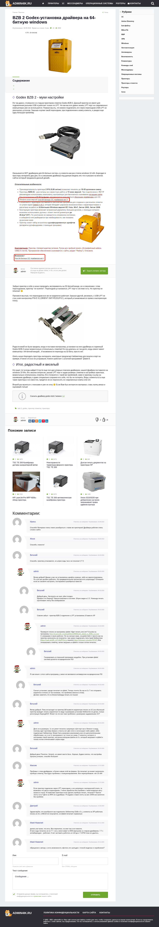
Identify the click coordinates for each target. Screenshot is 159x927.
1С (63, 3)
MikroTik (124, 30)
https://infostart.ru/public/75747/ (85, 640)
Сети (123, 92)
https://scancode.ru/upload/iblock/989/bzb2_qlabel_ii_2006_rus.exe (74, 634)
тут (63, 396)
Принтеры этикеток (129, 83)
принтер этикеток (34, 408)
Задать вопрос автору (96, 271)
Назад (106, 12)
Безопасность (127, 56)
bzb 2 (20, 408)
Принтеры (53, 3)
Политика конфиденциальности (61, 913)
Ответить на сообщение (81, 521)
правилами (37, 896)
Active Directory (127, 21)
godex (25, 408)
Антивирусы (126, 52)
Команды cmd (127, 65)
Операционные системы (99, 3)
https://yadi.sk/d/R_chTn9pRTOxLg (54, 640)
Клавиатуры (126, 61)
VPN (123, 39)
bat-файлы (125, 26)
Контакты (135, 3)
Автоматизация (127, 48)
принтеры (46, 408)
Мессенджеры (75, 3)
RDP (123, 34)
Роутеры (120, 3)
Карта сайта (89, 913)
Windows (125, 43)
